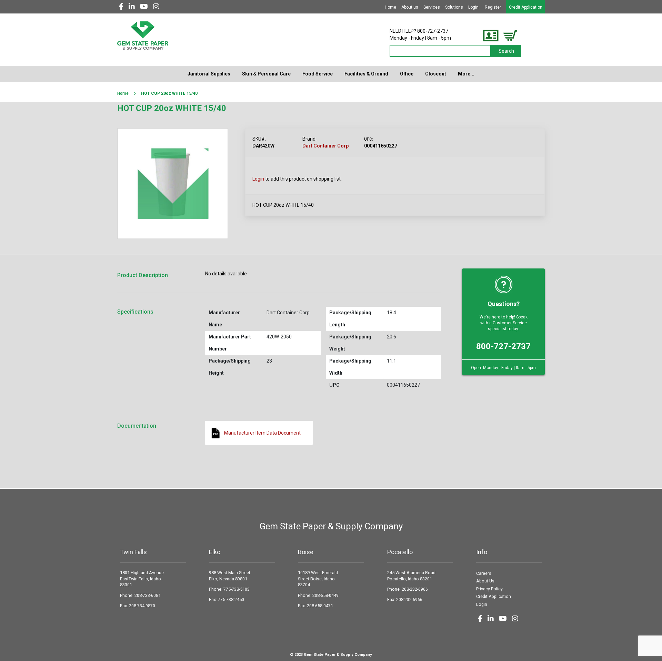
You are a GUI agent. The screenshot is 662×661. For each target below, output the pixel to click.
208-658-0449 (325, 595)
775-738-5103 (236, 589)
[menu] (331, 74)
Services (431, 7)
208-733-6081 (147, 595)
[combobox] (441, 51)
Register (493, 7)
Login (473, 7)
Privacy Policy (489, 588)
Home (390, 7)
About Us (485, 580)
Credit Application (525, 7)
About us (409, 7)
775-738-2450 (231, 599)
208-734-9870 (142, 605)
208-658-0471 (320, 605)
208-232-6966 (415, 589)
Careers (483, 573)
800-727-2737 (503, 346)
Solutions (454, 7)
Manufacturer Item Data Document (262, 433)
